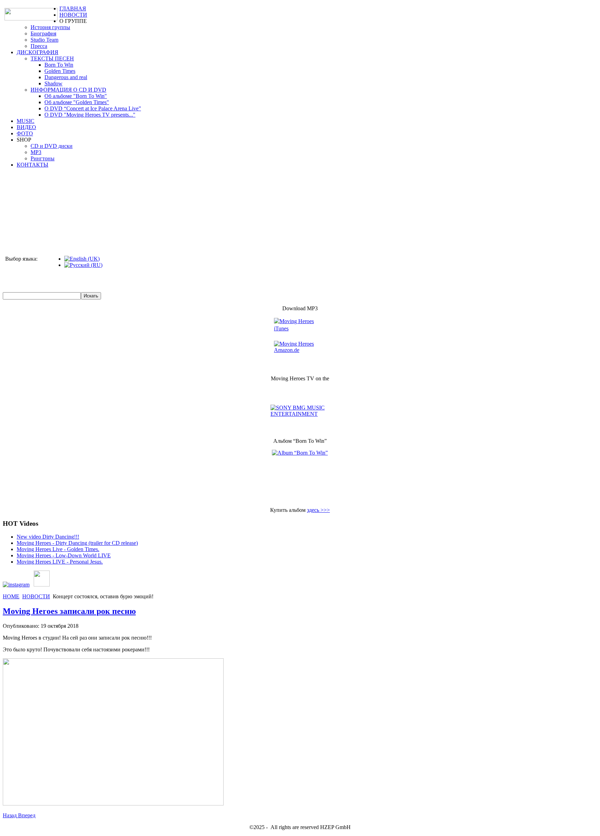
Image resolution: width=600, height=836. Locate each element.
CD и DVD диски (52, 146)
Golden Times (59, 71)
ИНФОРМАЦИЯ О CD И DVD (68, 90)
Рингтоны (43, 158)
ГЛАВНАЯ (72, 8)
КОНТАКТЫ (32, 165)
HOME (11, 596)
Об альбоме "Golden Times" (76, 102)
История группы (50, 27)
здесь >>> (318, 510)
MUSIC (25, 121)
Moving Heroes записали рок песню (69, 611)
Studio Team (44, 40)
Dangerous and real (65, 77)
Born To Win (58, 65)
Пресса (39, 46)
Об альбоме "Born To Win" (75, 96)
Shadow (53, 83)
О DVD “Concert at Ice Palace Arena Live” (92, 108)
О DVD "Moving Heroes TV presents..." (89, 115)
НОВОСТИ (73, 15)
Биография (43, 33)
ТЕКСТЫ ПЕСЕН (52, 58)
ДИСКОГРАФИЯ (37, 52)
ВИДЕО (26, 127)
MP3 (36, 152)
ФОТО (25, 133)
